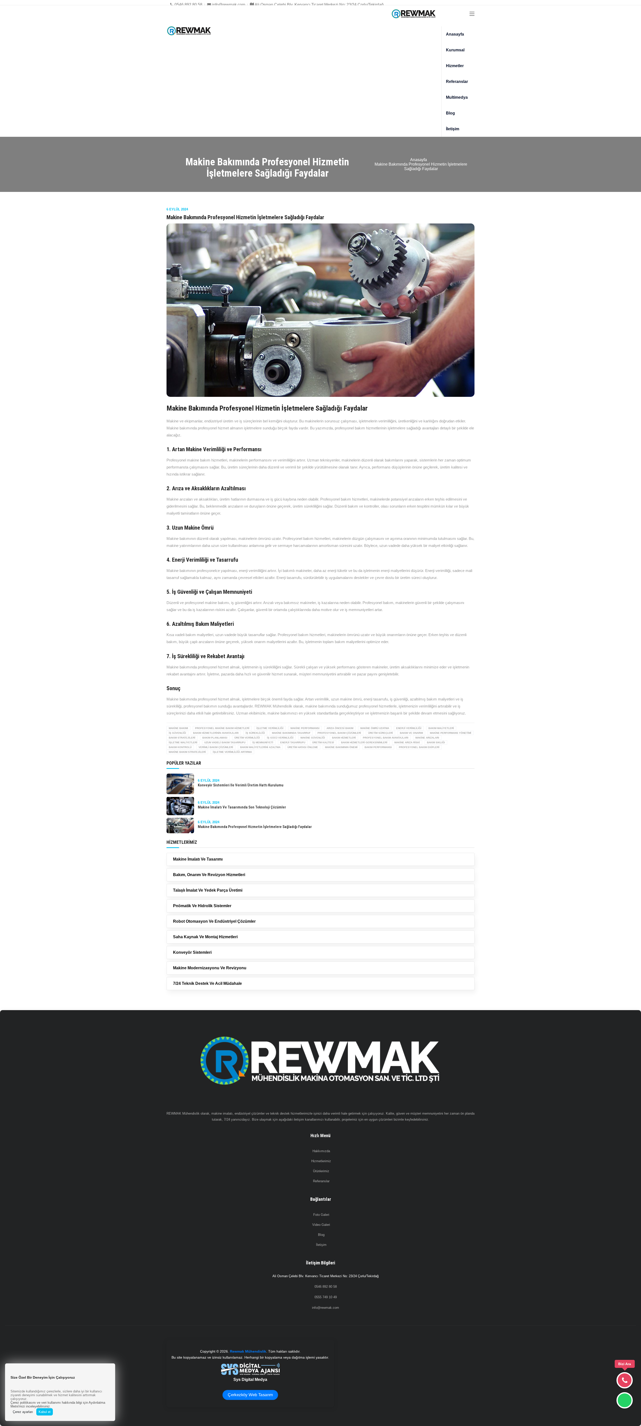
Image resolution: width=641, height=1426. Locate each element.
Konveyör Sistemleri (192, 952)
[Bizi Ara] (624, 1380)
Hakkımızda (321, 1151)
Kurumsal (455, 50)
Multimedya (457, 97)
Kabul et (45, 1412)
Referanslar (457, 81)
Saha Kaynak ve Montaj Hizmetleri (205, 937)
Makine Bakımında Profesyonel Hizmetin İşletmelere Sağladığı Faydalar (255, 826)
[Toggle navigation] (471, 14)
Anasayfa (455, 34)
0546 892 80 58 (188, 5)
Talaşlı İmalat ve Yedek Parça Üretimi (207, 890)
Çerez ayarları (23, 1412)
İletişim (452, 129)
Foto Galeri (321, 1215)
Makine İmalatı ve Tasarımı (198, 859)
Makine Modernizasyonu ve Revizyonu (209, 968)
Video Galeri (321, 1225)
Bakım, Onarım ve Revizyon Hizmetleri (209, 875)
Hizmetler (455, 66)
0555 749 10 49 (325, 1297)
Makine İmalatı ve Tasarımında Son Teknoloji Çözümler (242, 807)
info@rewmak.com (228, 5)
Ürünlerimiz (321, 1171)
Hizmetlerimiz (321, 1161)
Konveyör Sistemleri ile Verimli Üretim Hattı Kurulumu (240, 785)
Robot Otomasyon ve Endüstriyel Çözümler (214, 921)
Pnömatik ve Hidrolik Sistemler (202, 906)
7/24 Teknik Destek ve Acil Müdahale (207, 983)
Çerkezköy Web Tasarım (250, 1395)
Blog (450, 113)
